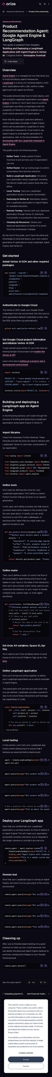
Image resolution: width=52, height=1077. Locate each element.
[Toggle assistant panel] (45, 4)
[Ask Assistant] (45, 272)
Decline (26, 1066)
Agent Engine (9, 75)
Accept (26, 1059)
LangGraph (8, 83)
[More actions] (48, 4)
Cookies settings (26, 1053)
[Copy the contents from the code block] (41, 272)
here (5, 661)
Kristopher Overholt (35, 55)
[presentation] (26, 283)
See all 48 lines (12, 730)
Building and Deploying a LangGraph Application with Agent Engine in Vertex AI (24, 52)
